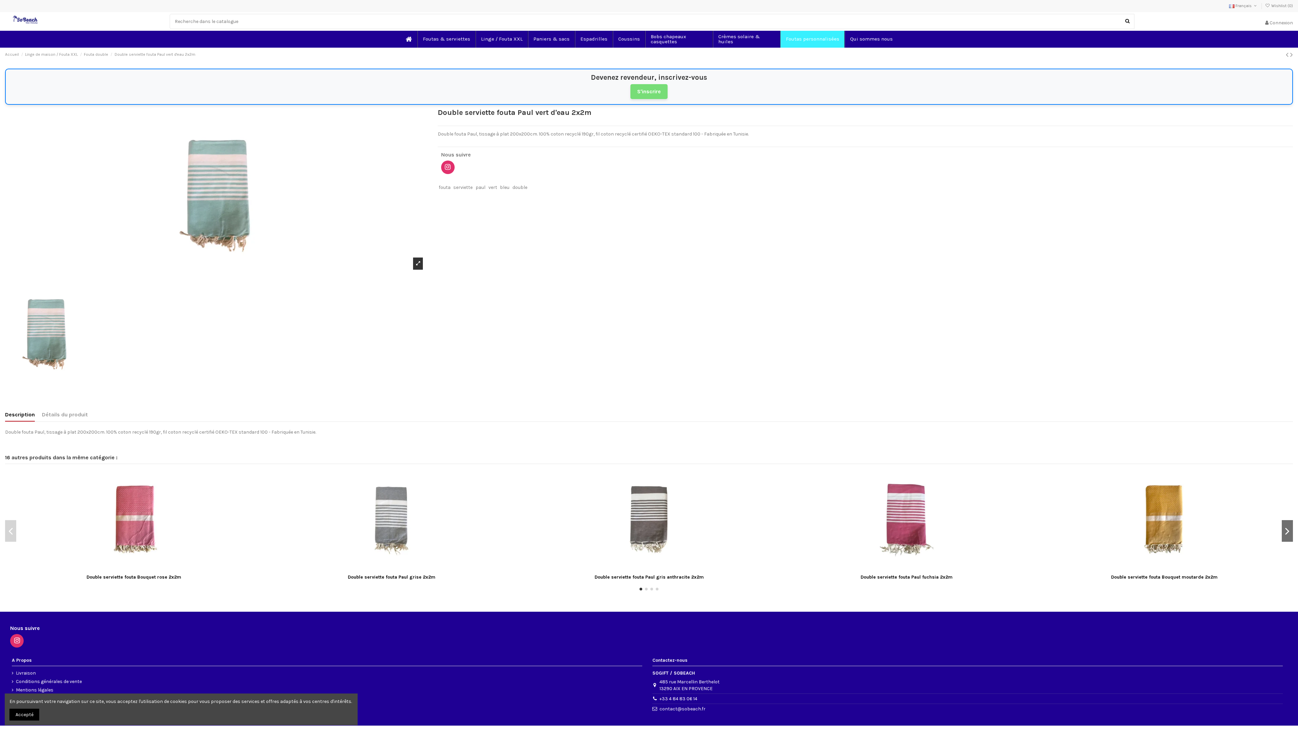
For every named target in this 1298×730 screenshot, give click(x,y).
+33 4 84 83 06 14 (678, 699)
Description (20, 414)
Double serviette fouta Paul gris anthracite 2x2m (649, 577)
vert (492, 187)
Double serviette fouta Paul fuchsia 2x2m (907, 577)
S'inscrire (649, 91)
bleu (504, 187)
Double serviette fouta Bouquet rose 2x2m (134, 577)
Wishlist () (1281, 5)
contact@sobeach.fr (682, 709)
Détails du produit (65, 414)
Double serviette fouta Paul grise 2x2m (391, 577)
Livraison (26, 673)
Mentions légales (34, 690)
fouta (445, 187)
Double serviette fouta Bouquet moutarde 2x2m (1164, 577)
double (519, 187)
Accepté (24, 714)
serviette (463, 187)
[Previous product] (1288, 55)
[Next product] (1291, 55)
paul (480, 187)
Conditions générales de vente (49, 681)
